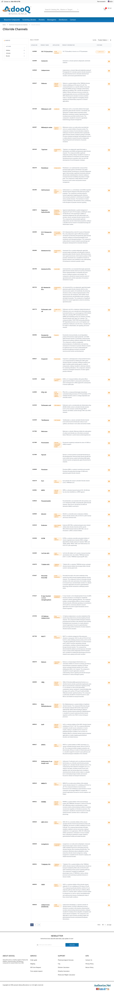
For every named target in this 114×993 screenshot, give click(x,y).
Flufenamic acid (46, 405)
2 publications (101, 51)
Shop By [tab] (7, 40)
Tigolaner (44, 149)
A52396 (34, 190)
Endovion (44, 525)
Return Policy (89, 967)
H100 (43, 379)
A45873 (34, 210)
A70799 (34, 616)
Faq (59, 964)
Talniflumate (45, 420)
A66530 (34, 844)
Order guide (33, 960)
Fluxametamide (46, 501)
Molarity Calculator (64, 971)
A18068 (34, 469)
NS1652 (43, 514)
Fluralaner (44, 469)
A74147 (34, 596)
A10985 (34, 51)
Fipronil (43, 455)
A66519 (34, 783)
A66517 (34, 744)
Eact (42, 481)
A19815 (34, 501)
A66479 (34, 662)
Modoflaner (44, 168)
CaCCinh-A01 (45, 553)
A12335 (34, 379)
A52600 (34, 250)
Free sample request (36, 971)
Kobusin (43, 662)
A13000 (34, 392)
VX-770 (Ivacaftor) (47, 51)
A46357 (34, 127)
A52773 (34, 309)
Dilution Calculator (63, 967)
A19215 (34, 525)
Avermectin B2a (46, 269)
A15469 (34, 553)
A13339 (34, 420)
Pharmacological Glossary (65, 960)
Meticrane (44, 431)
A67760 (34, 636)
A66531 (34, 864)
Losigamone (45, 844)
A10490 (34, 60)
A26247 (34, 83)
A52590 (34, 232)
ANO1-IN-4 (44, 822)
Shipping (32, 964)
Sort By (94, 40)
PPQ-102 (44, 392)
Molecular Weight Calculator (66, 975)
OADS (43, 884)
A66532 (34, 884)
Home (4, 24)
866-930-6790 (15, 1)
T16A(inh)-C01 (45, 864)
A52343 (34, 149)
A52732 (34, 287)
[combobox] (61, 9)
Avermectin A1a (46, 250)
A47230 (34, 109)
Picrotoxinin (45, 442)
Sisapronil (44, 359)
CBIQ (42, 682)
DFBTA (43, 745)
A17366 (34, 431)
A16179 (34, 480)
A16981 (34, 490)
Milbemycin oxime (46, 127)
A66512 (34, 724)
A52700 (34, 269)
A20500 (34, 514)
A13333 (34, 405)
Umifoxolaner (45, 190)
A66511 (34, 704)
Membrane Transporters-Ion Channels (18, 24)
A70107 (34, 575)
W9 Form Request (35, 967)
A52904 (34, 335)
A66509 (34, 682)
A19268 (34, 538)
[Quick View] (109, 52)
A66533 (34, 904)
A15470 (34, 564)
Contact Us (89, 960)
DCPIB (43, 538)
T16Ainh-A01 (45, 564)
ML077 (43, 636)
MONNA (43, 802)
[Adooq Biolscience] (17, 10)
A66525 (34, 822)
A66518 (34, 761)
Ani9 (42, 724)
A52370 (34, 168)
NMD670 (44, 783)
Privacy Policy (90, 964)
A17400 (34, 442)
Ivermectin (44, 61)
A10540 (34, 70)
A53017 (34, 358)
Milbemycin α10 (46, 109)
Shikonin (44, 83)
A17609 (34, 454)
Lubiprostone (45, 70)
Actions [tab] (8, 46)
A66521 (34, 801)
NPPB (43, 490)
